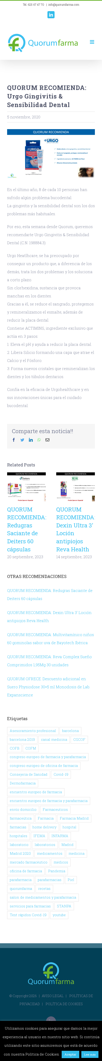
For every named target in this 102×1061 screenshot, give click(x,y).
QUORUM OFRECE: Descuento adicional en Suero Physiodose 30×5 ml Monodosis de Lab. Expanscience (48, 686)
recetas (44, 888)
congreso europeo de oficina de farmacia (44, 765)
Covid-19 (61, 774)
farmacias (18, 827)
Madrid (67, 844)
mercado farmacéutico (28, 862)
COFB (14, 748)
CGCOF (79, 739)
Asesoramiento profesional (33, 730)
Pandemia (56, 871)
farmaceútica (21, 818)
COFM (30, 748)
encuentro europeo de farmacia (36, 792)
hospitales (18, 836)
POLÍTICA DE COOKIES (64, 1004)
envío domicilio (23, 809)
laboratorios (45, 844)
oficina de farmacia (26, 871)
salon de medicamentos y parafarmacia (43, 897)
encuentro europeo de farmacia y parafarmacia (49, 800)
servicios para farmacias (30, 906)
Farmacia (46, 818)
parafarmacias (49, 880)
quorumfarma (21, 888)
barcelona (70, 730)
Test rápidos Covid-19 (28, 915)
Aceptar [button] (70, 1054)
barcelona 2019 (22, 739)
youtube (59, 915)
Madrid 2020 (20, 853)
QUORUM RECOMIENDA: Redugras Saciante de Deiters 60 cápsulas (26, 487)
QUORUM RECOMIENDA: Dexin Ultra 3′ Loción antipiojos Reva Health (75, 487)
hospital (69, 827)
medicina (76, 853)
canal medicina (54, 739)
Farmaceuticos (55, 809)
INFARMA (59, 836)
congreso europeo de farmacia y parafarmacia (48, 757)
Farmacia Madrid (74, 818)
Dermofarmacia (23, 783)
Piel (71, 880)
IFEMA (39, 836)
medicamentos (49, 853)
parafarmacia (21, 880)
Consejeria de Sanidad (28, 774)
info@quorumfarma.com (63, 4)
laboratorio (19, 844)
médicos (61, 862)
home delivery (44, 827)
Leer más (90, 1054)
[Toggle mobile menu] (92, 41)
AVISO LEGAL (53, 996)
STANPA (64, 906)
